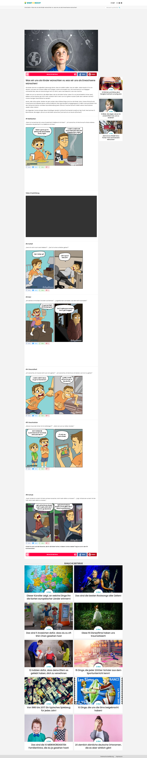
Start (113, 3)
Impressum (119, 756)
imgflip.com (34, 164)
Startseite (27, 7)
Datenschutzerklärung (107, 756)
